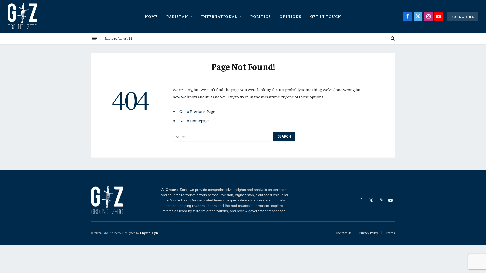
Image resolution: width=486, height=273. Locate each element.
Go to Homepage (194, 120)
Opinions (290, 16)
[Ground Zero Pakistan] (22, 16)
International (219, 16)
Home (151, 16)
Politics (260, 16)
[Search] (392, 38)
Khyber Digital (149, 233)
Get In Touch (325, 16)
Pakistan (177, 16)
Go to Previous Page (197, 111)
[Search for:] (223, 136)
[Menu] (94, 38)
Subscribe (462, 16)
